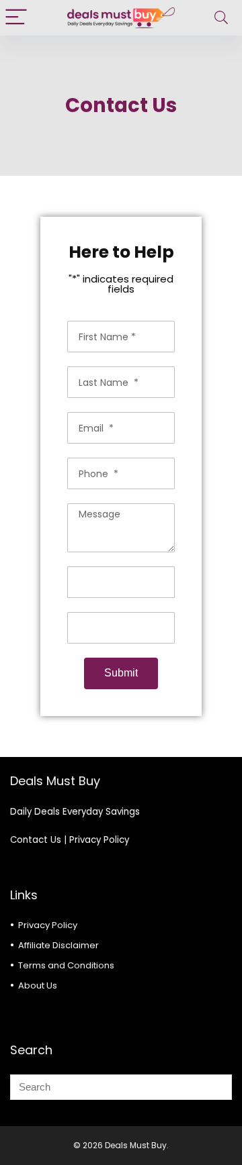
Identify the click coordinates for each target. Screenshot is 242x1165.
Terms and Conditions (66, 965)
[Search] (221, 18)
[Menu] (16, 18)
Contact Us (35, 839)
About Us (37, 985)
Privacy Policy (99, 839)
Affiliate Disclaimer (58, 945)
